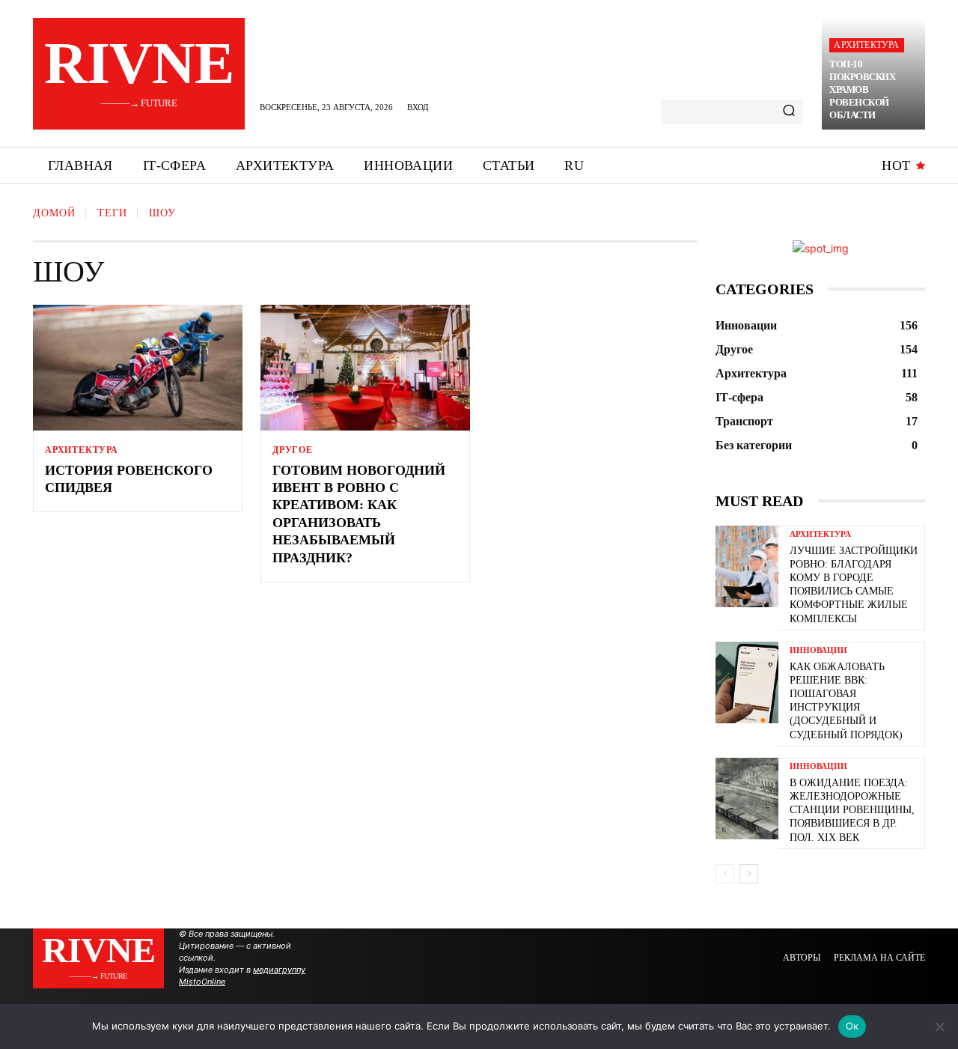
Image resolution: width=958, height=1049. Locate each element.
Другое (292, 450)
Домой (54, 213)
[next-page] (748, 874)
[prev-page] (725, 874)
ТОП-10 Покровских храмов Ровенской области (862, 89)
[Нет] (939, 1026)
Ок (852, 1026)
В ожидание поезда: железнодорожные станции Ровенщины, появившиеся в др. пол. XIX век (852, 810)
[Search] (789, 112)
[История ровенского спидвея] (137, 368)
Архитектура (866, 45)
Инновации (818, 650)
